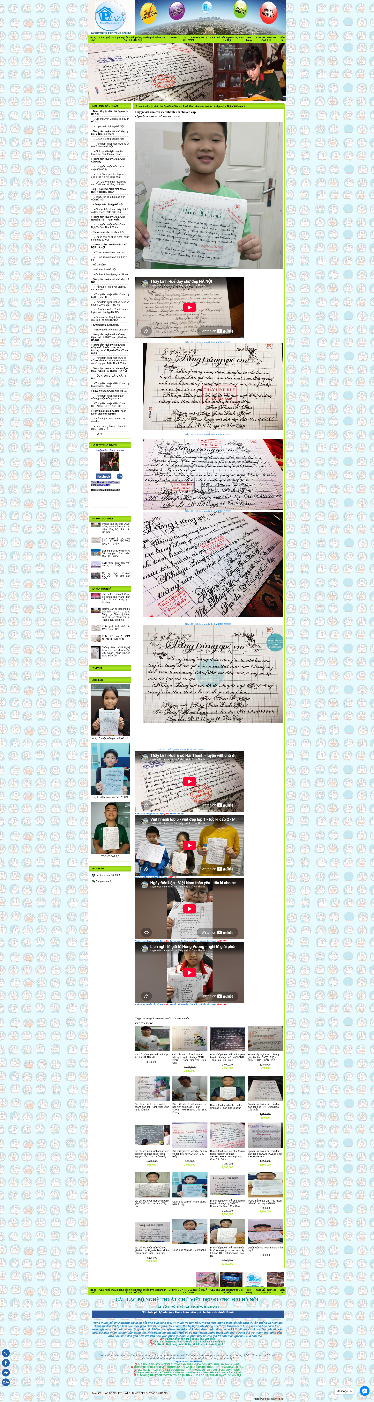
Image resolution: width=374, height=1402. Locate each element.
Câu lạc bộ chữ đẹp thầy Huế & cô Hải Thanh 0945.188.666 (110, 210)
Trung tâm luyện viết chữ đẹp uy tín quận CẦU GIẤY (110, 384)
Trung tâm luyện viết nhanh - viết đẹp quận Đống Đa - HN (108, 397)
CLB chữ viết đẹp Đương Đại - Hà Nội (227, 39)
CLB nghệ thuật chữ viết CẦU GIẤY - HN (116, 628)
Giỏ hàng (249, 39)
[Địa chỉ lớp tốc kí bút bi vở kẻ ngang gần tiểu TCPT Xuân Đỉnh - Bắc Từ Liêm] (152, 1100)
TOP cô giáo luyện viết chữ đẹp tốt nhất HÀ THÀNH (151, 1056)
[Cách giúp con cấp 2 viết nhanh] (189, 1243)
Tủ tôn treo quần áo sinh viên (110, 252)
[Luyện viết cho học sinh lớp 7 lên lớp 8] (265, 1243)
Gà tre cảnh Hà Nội (105, 269)
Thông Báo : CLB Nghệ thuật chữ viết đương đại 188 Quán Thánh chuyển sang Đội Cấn (116, 651)
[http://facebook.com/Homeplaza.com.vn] (103, 479)
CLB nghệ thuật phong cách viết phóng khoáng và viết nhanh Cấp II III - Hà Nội (132, 39)
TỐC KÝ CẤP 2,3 (110, 856)
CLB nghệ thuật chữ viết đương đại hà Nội (116, 564)
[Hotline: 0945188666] (5, 1358)
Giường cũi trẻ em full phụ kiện (111, 329)
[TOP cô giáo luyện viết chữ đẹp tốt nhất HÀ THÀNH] (152, 1050)
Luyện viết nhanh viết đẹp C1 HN (110, 797)
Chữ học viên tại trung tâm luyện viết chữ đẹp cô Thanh (107, 152)
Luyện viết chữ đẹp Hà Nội (109, 126)
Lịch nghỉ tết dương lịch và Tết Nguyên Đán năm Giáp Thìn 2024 (116, 553)
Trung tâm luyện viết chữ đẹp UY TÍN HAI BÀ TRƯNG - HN (108, 405)
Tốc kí (98, 433)
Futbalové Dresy (182, 1292)
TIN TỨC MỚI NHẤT (102, 518)
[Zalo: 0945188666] (5, 1387)
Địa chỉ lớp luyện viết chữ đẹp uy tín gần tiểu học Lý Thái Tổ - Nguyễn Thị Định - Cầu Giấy (227, 1203)
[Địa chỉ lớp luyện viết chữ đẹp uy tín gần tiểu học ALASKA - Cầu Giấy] (189, 1147)
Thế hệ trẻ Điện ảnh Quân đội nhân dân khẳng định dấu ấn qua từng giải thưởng (116, 598)
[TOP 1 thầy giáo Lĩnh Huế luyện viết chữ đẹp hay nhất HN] (265, 1196)
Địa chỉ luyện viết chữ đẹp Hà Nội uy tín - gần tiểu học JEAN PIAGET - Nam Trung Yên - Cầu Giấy (189, 1058)
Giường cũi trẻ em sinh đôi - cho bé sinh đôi (166, 1018)
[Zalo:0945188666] (119, 479)
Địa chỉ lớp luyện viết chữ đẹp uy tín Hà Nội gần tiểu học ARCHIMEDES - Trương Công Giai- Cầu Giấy (227, 1155)
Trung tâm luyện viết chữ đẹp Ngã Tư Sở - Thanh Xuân (108, 226)
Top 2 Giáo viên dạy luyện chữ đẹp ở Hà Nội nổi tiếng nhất (109, 175)
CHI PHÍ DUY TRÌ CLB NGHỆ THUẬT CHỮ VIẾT (189, 39)
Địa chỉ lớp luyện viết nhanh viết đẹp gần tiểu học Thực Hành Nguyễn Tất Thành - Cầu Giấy (151, 1154)
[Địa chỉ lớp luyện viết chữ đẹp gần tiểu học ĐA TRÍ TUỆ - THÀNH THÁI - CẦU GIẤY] (265, 1050)
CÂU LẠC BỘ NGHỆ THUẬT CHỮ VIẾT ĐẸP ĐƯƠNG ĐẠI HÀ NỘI (133, 1393)
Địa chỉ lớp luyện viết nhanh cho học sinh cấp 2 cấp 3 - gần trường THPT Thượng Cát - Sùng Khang (189, 1108)
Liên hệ (282, 39)
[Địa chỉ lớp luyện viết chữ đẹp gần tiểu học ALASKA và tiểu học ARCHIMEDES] (265, 1147)
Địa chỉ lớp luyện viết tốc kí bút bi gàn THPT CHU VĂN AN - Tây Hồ (152, 1203)
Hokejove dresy (209, 1289)
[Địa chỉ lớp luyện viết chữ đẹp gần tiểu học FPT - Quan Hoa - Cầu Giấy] (265, 1100)
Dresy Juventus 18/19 (144, 1289)
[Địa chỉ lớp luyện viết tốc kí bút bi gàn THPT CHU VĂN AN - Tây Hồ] (152, 1196)
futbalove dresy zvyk (270, 1292)
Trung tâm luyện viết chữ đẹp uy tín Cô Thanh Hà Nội (110, 145)
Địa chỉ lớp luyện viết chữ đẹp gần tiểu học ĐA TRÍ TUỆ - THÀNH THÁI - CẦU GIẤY (264, 1057)
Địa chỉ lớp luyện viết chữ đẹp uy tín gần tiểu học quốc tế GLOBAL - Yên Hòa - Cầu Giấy (227, 1057)
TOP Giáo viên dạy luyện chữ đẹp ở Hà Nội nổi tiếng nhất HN (108, 183)
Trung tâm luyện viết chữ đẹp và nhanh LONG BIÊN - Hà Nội (110, 303)
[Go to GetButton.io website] (364, 1398)
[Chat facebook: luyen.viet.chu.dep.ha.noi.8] (5, 1377)
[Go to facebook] (365, 1391)
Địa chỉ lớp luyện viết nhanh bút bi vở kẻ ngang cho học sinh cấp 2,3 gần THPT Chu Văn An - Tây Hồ (227, 1251)
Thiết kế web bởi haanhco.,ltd (268, 1399)
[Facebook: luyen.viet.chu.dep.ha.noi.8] (5, 1367)
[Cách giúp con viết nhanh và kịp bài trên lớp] (189, 1196)
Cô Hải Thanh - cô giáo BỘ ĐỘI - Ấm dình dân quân (116, 576)
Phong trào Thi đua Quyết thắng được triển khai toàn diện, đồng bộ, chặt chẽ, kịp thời (116, 528)
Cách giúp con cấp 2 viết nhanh (189, 1250)
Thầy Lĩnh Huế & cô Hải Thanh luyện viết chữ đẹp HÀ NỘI (109, 311)
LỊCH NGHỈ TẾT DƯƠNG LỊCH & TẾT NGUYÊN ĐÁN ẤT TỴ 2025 (116, 541)
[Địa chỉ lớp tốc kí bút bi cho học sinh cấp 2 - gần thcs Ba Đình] (227, 1100)
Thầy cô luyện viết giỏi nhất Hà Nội (110, 738)
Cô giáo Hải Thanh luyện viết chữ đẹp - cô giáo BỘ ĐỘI (108, 318)
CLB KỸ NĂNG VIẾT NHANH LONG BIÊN (116, 637)
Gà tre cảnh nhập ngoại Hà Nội (111, 274)
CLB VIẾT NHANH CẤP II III (266, 39)
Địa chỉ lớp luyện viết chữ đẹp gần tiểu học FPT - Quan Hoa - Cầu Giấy (264, 1107)
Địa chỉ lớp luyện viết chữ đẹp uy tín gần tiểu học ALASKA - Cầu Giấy (189, 1154)
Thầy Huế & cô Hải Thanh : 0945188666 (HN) (105, 483)
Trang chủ (93, 39)
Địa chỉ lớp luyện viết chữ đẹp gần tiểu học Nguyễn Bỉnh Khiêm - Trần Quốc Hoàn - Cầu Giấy (152, 1250)
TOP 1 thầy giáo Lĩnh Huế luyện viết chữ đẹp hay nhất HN (265, 1202)
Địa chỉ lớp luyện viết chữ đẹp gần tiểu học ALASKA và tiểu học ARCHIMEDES (265, 1154)
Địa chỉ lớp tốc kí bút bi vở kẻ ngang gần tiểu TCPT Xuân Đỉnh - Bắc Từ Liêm (152, 1107)
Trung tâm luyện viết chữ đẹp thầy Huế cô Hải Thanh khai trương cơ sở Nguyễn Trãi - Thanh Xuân (109, 361)
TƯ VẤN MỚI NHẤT (102, 589)
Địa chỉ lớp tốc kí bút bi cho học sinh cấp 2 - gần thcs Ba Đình (226, 1106)
